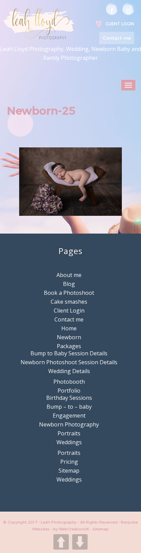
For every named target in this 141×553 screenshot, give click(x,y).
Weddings (69, 442)
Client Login (119, 23)
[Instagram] (128, 9)
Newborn (69, 337)
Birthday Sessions (69, 397)
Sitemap (69, 470)
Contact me (117, 38)
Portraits (68, 433)
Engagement (69, 415)
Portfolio (68, 390)
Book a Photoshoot (69, 293)
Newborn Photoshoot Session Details (69, 362)
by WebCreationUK (71, 529)
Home (69, 328)
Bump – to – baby (69, 406)
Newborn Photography (69, 424)
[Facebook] (112, 9)
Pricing (69, 461)
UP (61, 542)
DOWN (80, 542)
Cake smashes (69, 301)
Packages (69, 346)
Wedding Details (69, 371)
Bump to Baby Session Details (68, 353)
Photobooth (69, 381)
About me (68, 275)
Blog (69, 284)
